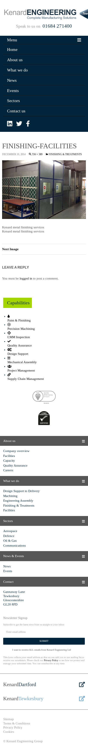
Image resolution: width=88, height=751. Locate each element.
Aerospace (10, 531)
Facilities (9, 456)
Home (12, 49)
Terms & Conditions (16, 723)
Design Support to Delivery (21, 491)
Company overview (16, 451)
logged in (26, 278)
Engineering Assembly (18, 500)
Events (13, 90)
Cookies (8, 731)
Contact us (16, 111)
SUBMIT (44, 641)
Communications (14, 545)
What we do (17, 70)
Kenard (19, 684)
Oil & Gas (10, 540)
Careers (8, 470)
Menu (12, 39)
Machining (10, 496)
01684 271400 (57, 26)
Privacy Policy (51, 660)
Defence (8, 536)
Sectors (13, 100)
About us (15, 59)
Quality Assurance (15, 465)
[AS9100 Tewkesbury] (44, 398)
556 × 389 (37, 154)
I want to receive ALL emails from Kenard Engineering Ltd (41, 649)
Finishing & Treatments (65, 154)
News (12, 80)
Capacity (9, 460)
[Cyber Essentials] (44, 418)
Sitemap (8, 719)
